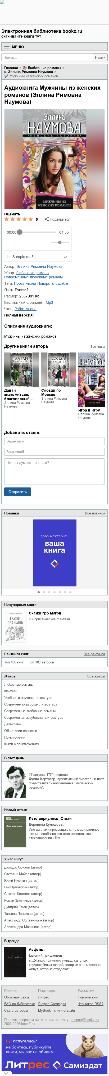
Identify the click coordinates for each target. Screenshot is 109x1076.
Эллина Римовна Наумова (30, 72)
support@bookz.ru (85, 1020)
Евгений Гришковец (45, 955)
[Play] (24, 242)
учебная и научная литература (28, 698)
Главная (11, 68)
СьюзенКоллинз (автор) (23, 894)
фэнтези (10, 691)
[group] (37, 238)
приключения (14, 737)
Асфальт (37, 949)
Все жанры (96, 676)
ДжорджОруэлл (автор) (23, 867)
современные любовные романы (30, 711)
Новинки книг (88, 997)
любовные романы (18, 684)
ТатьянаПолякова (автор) (24, 914)
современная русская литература (30, 704)
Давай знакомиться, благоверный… (18, 394)
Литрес (43, 997)
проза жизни (25, 283)
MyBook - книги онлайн (56, 1010)
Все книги (97, 347)
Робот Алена (26, 309)
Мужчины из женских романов (30, 336)
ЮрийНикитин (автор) (21, 881)
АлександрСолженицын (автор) (29, 920)
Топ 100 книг (14, 662)
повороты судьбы (52, 283)
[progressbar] (38, 232)
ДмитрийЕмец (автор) (21, 907)
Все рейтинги (94, 654)
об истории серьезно (20, 731)
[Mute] (45, 242)
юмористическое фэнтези (49, 619)
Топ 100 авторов (41, 662)
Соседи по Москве (51, 392)
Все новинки (95, 513)
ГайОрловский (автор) (21, 887)
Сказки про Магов (45, 613)
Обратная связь (17, 997)
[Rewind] (12, 242)
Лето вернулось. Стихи (50, 818)
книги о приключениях (21, 744)
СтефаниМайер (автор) (22, 874)
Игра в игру (89, 410)
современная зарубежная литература (33, 718)
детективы (12, 724)
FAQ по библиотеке (19, 1004)
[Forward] (35, 242)
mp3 (49, 302)
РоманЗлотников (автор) (23, 900)
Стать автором (16, 1010)
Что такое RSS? (90, 1004)
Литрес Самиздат (52, 1004)
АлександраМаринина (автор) (27, 927)
